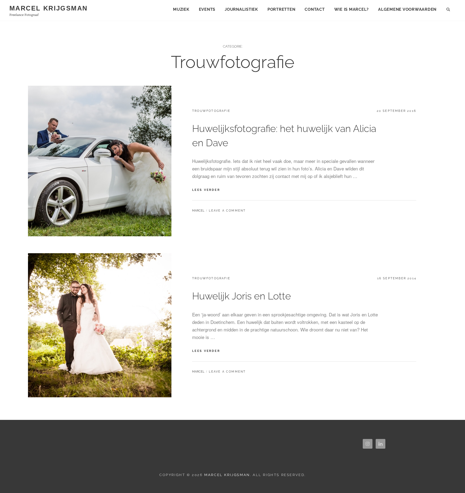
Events (207, 9)
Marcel (198, 210)
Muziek (181, 9)
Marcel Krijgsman (48, 8)
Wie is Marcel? (351, 9)
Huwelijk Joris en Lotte (241, 296)
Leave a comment (227, 210)
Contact (315, 9)
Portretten (281, 9)
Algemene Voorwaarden (407, 9)
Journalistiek (241, 9)
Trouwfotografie (211, 111)
